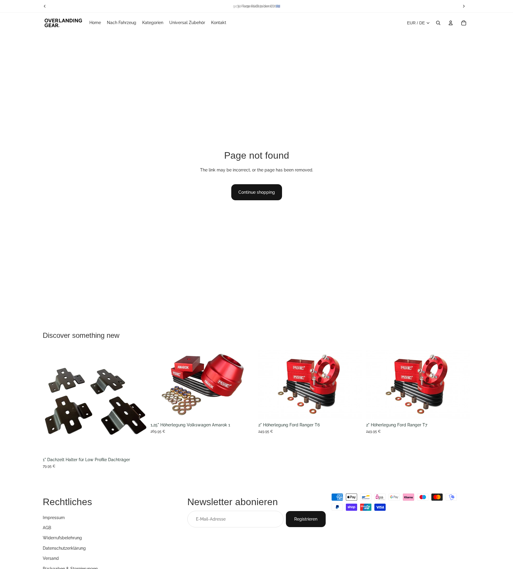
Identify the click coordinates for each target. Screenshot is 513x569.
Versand (51, 558)
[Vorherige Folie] (52, 401)
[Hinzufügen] (245, 410)
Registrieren (305, 518)
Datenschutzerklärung (64, 548)
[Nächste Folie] (138, 401)
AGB (47, 527)
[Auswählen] (137, 444)
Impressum (54, 517)
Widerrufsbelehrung (62, 537)
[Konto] (450, 22)
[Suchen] (438, 22)
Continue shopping (256, 192)
